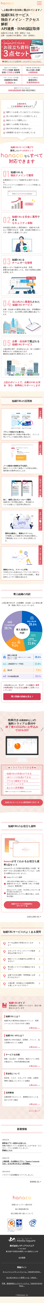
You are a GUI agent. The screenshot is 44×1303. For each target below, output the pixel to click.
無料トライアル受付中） (23, 61)
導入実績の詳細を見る (21, 696)
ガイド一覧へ (33, 1111)
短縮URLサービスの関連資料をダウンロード (21, 905)
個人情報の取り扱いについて (22, 1213)
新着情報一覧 (34, 1181)
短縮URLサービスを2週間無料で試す (21, 802)
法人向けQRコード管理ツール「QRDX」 (22, 1278)
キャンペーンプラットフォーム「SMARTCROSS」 (22, 1272)
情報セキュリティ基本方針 (22, 1205)
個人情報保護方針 (22, 1209)
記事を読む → (34, 1028)
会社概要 (22, 1258)
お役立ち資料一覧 (33, 916)
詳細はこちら (7, 1150)
